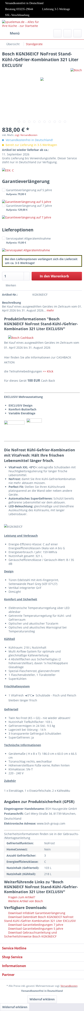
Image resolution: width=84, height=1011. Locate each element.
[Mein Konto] (67, 33)
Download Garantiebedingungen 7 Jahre (35, 925)
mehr (50, 310)
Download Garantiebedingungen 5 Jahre (35, 929)
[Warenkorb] (77, 33)
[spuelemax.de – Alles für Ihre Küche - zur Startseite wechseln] (22, 23)
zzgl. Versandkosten (26, 135)
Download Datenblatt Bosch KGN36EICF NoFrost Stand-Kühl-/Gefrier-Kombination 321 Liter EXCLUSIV (40, 919)
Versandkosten (69, 986)
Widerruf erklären (42, 999)
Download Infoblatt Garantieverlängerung (36, 913)
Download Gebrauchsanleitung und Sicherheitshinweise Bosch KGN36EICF (30, 934)
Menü (15, 33)
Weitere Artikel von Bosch (25, 901)
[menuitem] (11, 33)
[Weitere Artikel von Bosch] (76, 71)
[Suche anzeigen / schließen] (57, 33)
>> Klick (48, 371)
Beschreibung (11, 302)
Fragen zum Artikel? (21, 897)
